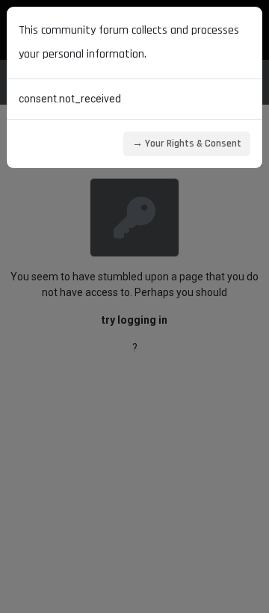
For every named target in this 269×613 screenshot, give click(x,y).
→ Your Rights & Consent (186, 143)
